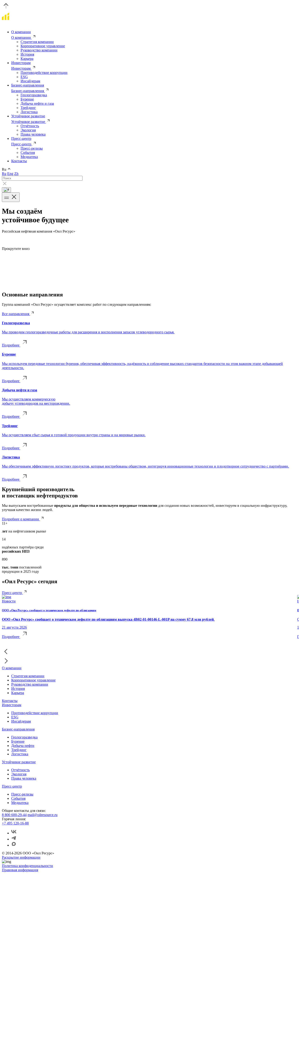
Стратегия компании (37, 42)
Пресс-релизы (32, 148)
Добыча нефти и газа (37, 103)
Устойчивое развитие (28, 116)
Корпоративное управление (43, 46)
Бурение (27, 99)
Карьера (27, 59)
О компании (21, 32)
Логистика (29, 112)
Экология (28, 130)
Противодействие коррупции (44, 73)
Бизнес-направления (27, 85)
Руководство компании (39, 50)
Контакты (19, 161)
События (28, 153)
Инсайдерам (30, 81)
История (27, 54)
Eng (10, 174)
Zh (16, 174)
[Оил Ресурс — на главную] (26, 24)
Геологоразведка (34, 95)
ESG (24, 77)
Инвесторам (21, 63)
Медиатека (29, 157)
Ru (4, 174)
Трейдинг (28, 108)
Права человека (33, 134)
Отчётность (30, 126)
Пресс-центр (21, 138)
